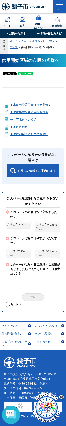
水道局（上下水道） (43, 41)
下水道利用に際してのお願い (29, 134)
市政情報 (57, 25)
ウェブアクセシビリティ (14, 343)
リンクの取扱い (44, 333)
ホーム (14, 41)
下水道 (14, 47)
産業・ (39, 26)
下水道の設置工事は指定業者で (30, 104)
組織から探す (17, 33)
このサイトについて (46, 325)
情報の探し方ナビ (51, 33)
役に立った (16, 224)
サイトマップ (9, 325)
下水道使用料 (19, 126)
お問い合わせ (42, 341)
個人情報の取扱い (12, 333)
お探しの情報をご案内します (37, 170)
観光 (22, 25)
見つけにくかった (48, 252)
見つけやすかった (19, 252)
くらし (7, 25)
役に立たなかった (48, 226)
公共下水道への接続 (23, 119)
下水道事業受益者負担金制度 (29, 112)
